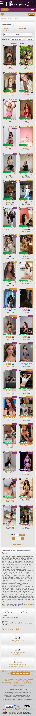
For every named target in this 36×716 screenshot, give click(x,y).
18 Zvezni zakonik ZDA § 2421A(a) (17, 681)
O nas (5, 678)
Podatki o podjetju (8, 679)
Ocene (31, 39)
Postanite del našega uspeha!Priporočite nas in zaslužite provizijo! (18, 665)
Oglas (15, 678)
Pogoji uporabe (18, 679)
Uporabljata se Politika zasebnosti (24, 682)
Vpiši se (31, 14)
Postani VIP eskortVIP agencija (18, 640)
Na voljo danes (18, 39)
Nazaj (5, 9)
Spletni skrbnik (28, 678)
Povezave (20, 678)
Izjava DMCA (7, 683)
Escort (10, 18)
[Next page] (22, 538)
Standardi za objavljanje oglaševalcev (22, 683)
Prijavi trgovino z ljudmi (18, 685)
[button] (22, 535)
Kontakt (10, 678)
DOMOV (3, 18)
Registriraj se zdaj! (10, 629)
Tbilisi (5, 572)
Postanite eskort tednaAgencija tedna (18, 653)
